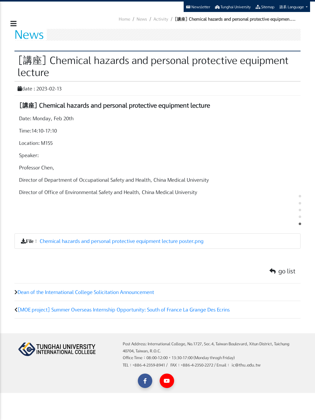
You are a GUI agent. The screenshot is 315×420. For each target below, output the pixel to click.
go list (286, 271)
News (142, 19)
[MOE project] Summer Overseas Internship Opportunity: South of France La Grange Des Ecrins (124, 309)
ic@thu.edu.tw (245, 365)
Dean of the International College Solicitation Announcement (86, 292)
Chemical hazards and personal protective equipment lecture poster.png (122, 241)
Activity (161, 19)
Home (124, 19)
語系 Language (292, 7)
